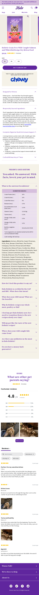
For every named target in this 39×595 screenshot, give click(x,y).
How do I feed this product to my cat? (17, 283)
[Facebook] (22, 586)
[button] (19, 403)
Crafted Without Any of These (13, 157)
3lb (5, 61)
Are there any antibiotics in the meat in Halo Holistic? (17, 340)
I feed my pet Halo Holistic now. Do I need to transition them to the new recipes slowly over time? (16, 315)
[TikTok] (16, 586)
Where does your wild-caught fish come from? (16, 332)
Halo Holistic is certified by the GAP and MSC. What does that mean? (16, 290)
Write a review (19, 440)
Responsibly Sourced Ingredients (14, 108)
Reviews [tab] (6, 448)
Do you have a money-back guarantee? (13, 348)
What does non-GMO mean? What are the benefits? (17, 298)
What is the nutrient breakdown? (15, 186)
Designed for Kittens (10, 92)
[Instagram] (11, 586)
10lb (19, 61)
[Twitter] (28, 586)
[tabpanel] (19, 505)
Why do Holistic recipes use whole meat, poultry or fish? (16, 306)
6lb (11, 61)
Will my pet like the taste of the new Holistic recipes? (16, 324)
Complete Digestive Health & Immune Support (18, 132)
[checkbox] (16, 458)
